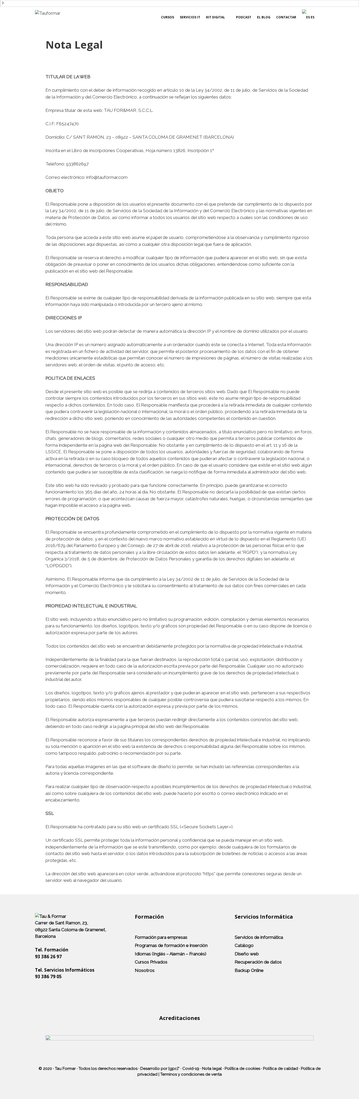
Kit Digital (215, 17)
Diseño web (247, 953)
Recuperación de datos (258, 962)
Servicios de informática (259, 937)
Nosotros (145, 970)
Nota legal (212, 1068)
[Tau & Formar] (50, 916)
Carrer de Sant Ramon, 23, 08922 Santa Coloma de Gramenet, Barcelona (70, 929)
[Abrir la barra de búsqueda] (319, 17)
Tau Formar (65, 1068)
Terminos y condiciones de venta (191, 1074)
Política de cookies (242, 1068)
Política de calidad (280, 1068)
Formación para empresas (161, 937)
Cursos (167, 17)
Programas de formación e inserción (171, 945)
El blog (263, 17)
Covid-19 (190, 1068)
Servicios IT (190, 17)
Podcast (243, 17)
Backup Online (249, 970)
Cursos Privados (151, 962)
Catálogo (244, 945)
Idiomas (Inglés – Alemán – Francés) (170, 953)
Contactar (286, 17)
